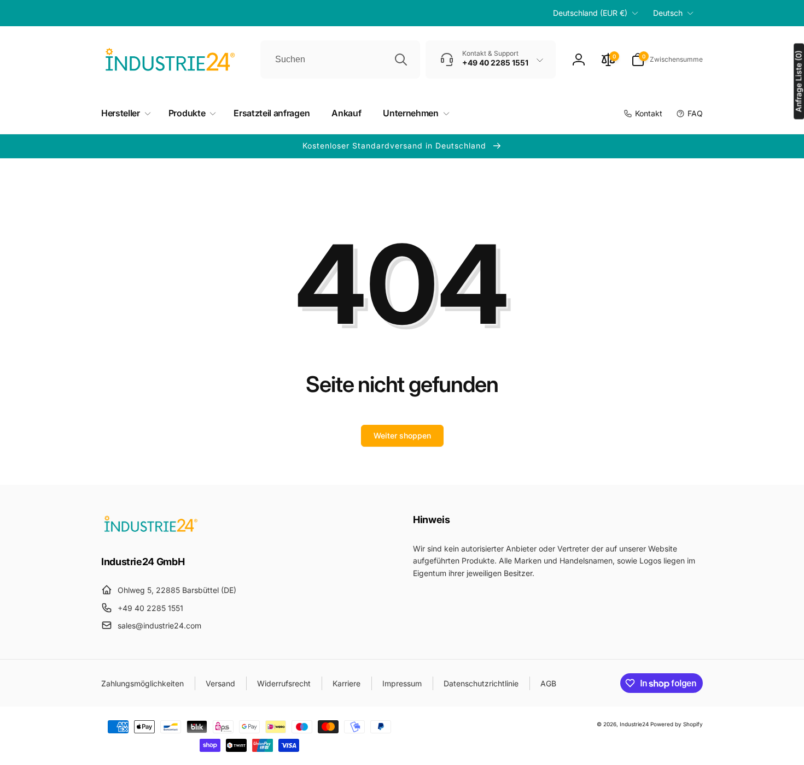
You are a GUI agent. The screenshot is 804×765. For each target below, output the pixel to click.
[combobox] (340, 59)
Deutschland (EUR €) (590, 12)
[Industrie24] (150, 531)
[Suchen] (401, 59)
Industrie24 (634, 724)
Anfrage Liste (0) (798, 81)
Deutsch (668, 12)
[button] (667, 59)
